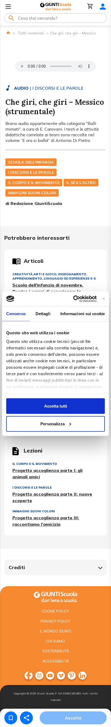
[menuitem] (29, 676)
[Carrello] (90, 6)
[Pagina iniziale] (8, 32)
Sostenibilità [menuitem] (55, 651)
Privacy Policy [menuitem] (55, 621)
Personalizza (52, 423)
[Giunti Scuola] (55, 7)
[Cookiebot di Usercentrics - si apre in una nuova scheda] (73, 298)
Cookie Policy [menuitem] (55, 611)
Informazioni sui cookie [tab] (82, 313)
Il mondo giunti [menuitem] (55, 631)
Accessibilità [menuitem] (56, 661)
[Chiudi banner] (104, 299)
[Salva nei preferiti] (10, 717)
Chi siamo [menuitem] (55, 641)
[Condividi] (26, 717)
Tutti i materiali (31, 33)
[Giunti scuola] (55, 596)
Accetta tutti (55, 406)
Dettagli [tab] (43, 313)
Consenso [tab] (16, 313)
